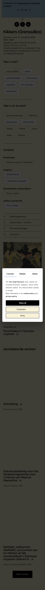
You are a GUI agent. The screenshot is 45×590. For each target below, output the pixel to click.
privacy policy (11, 296)
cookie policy (29, 293)
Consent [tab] (10, 274)
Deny (22, 316)
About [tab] (35, 274)
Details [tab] (22, 274)
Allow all (22, 303)
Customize (21, 309)
